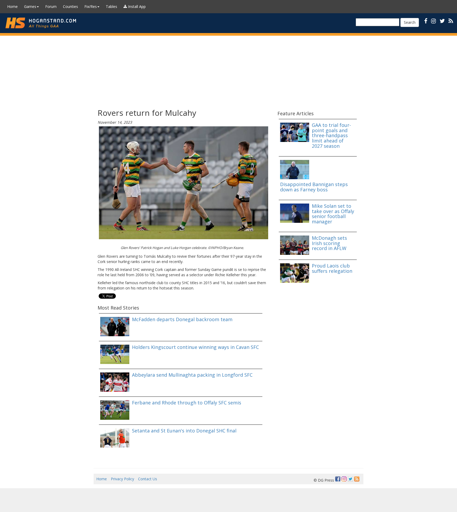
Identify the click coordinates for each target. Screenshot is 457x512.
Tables (111, 6)
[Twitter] (350, 479)
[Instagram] (344, 479)
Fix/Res (90, 6)
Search (409, 22)
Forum (51, 6)
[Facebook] (337, 479)
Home (12, 6)
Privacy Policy (122, 478)
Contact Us (147, 478)
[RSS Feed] (356, 479)
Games (30, 6)
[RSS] (450, 21)
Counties (70, 6)
